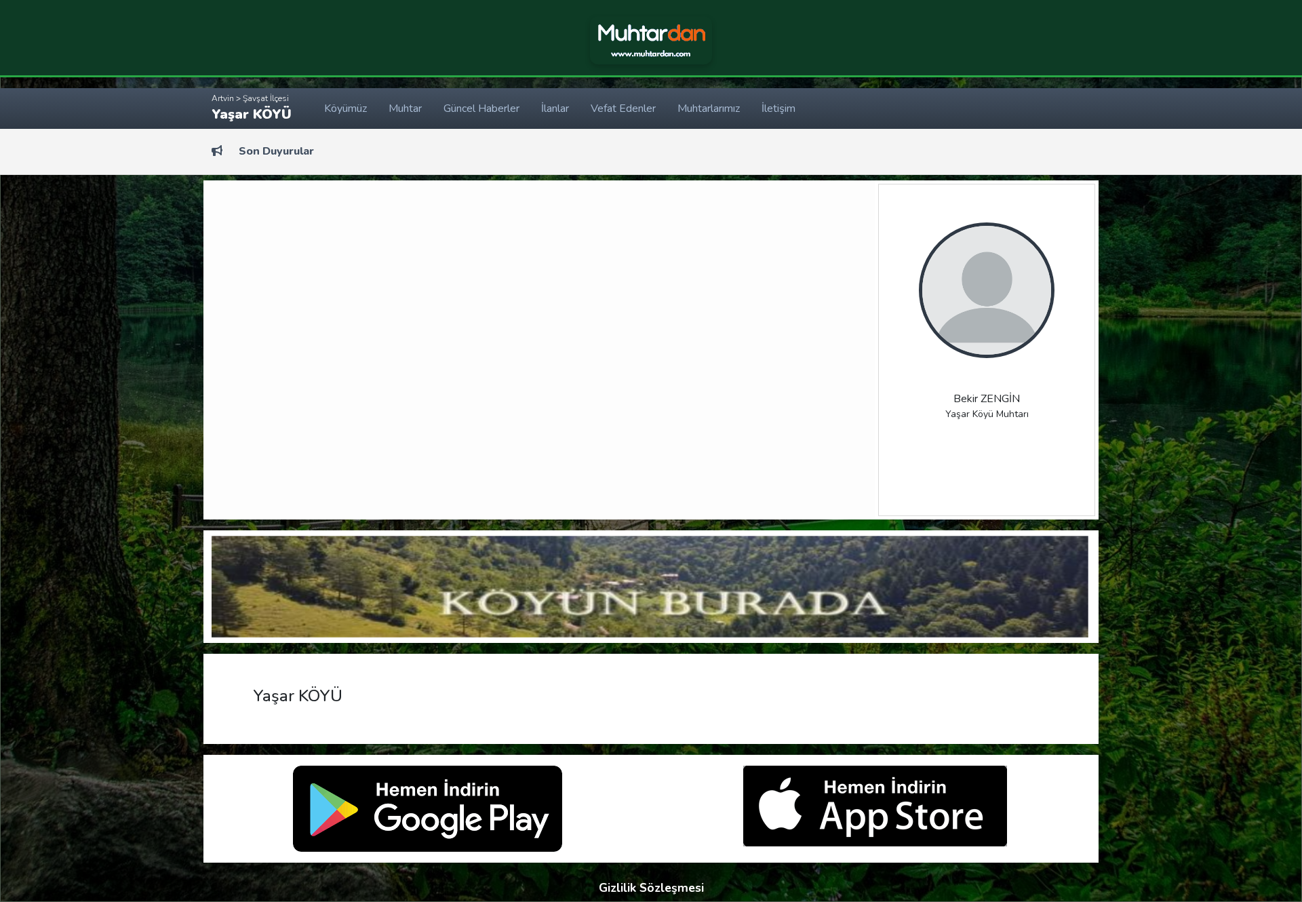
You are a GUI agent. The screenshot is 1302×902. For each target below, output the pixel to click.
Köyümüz (345, 108)
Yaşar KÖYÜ (252, 108)
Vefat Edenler (623, 108)
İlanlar (555, 108)
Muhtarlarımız (708, 108)
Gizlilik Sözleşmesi (651, 888)
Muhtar (405, 108)
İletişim (778, 108)
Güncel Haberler (481, 108)
